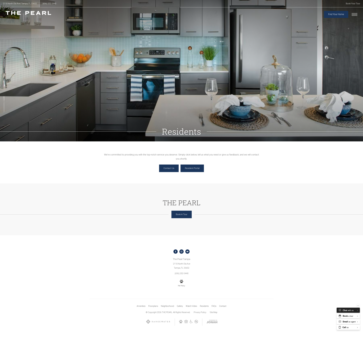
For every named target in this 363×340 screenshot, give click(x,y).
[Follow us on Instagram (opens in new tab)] (181, 251)
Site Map (213, 312)
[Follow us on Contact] (187, 251)
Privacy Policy (200, 312)
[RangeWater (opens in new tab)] (158, 323)
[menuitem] (141, 306)
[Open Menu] (354, 14)
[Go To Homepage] (28, 14)
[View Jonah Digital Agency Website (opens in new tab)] (212, 322)
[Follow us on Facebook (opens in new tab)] (175, 251)
